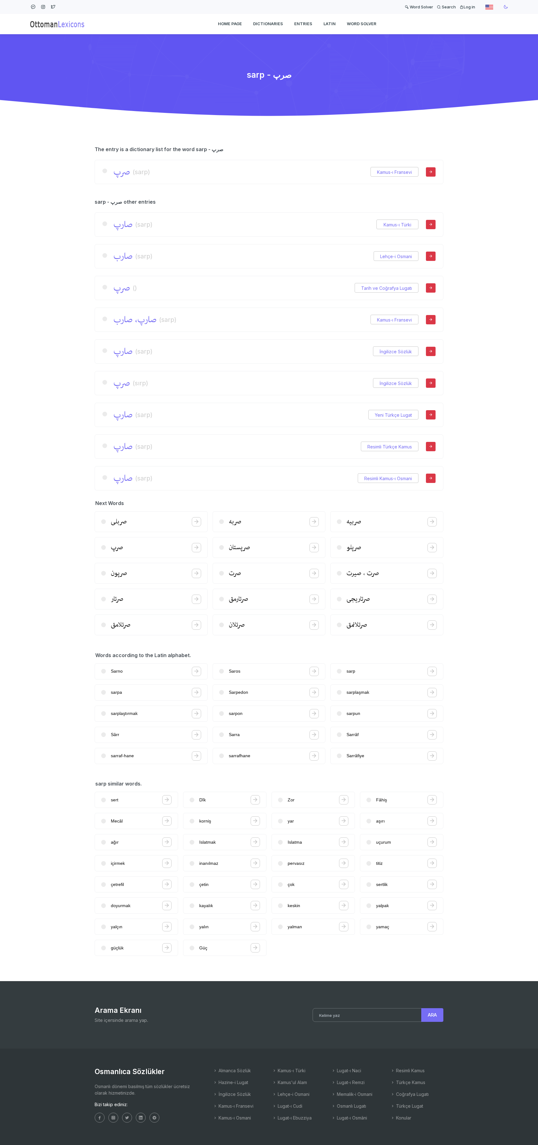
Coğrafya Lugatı (412, 1094)
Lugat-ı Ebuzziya (294, 1117)
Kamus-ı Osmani (234, 1117)
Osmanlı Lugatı (351, 1106)
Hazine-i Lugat (232, 1082)
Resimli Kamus (410, 1070)
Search (448, 6)
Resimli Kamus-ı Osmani (388, 478)
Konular (403, 1117)
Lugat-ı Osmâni (351, 1117)
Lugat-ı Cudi (289, 1106)
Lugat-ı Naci (348, 1070)
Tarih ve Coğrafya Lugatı (386, 288)
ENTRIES (303, 23)
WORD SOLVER (361, 23)
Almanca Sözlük (234, 1070)
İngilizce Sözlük (396, 351)
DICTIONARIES (268, 23)
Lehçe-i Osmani (396, 256)
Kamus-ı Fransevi (394, 172)
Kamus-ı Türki (397, 224)
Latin (329, 23)
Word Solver (421, 6)
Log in (469, 6)
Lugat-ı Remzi (350, 1082)
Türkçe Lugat (409, 1106)
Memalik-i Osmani (354, 1094)
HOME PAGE (230, 23)
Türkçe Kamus (410, 1082)
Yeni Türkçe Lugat (393, 415)
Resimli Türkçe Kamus (389, 446)
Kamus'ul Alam (291, 1082)
